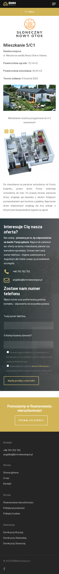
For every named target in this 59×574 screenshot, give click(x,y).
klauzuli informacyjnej (40, 366)
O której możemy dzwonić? (18, 335)
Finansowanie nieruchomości (18, 502)
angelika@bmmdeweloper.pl (18, 454)
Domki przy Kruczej (13, 532)
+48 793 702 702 (11, 450)
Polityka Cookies (11, 513)
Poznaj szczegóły (31, 420)
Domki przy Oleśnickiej (14, 538)
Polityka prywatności (14, 508)
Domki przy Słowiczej (14, 543)
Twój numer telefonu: (15, 316)
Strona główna (11, 472)
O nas (6, 478)
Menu (31, 11)
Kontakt (7, 483)
